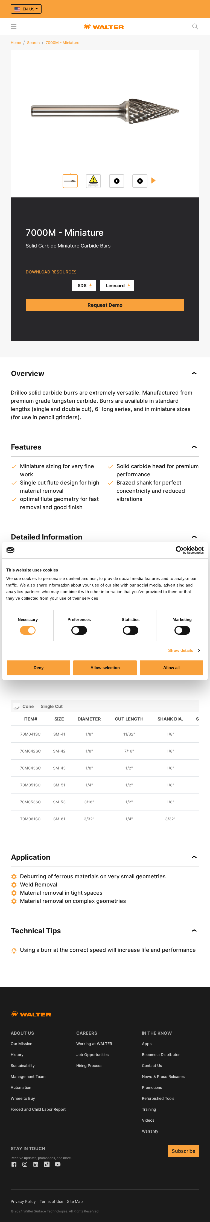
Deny (38, 667)
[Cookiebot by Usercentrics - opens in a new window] (180, 550)
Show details (180, 650)
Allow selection (105, 667)
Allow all (171, 667)
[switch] (79, 630)
